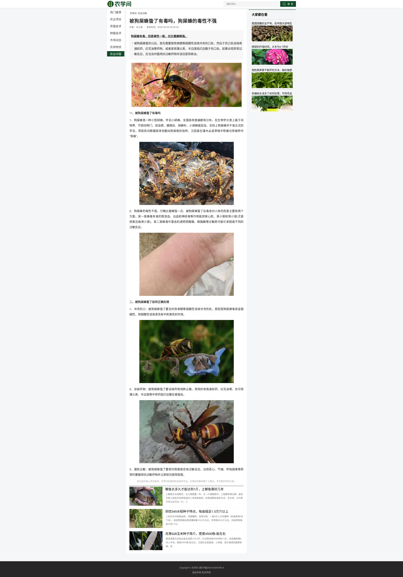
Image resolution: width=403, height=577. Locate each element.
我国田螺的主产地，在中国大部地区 (272, 23)
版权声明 (196, 572)
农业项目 (115, 19)
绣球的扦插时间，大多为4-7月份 (270, 46)
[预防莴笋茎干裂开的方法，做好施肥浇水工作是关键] (272, 80)
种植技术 (115, 33)
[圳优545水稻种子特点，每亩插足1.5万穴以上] (145, 518)
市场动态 (115, 40)
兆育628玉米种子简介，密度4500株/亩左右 (195, 533)
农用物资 (115, 47)
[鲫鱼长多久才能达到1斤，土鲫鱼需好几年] (145, 496)
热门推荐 (115, 12)
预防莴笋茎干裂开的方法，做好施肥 (272, 70)
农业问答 (115, 54)
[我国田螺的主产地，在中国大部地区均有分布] (272, 33)
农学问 (133, 13)
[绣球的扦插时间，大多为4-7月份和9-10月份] (272, 57)
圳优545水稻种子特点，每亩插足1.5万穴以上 (196, 511)
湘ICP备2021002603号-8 (211, 567)
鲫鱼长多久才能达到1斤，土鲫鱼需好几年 (194, 489)
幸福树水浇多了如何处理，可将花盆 (272, 93)
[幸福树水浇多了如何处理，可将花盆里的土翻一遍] (272, 103)
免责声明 (206, 572)
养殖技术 (115, 26)
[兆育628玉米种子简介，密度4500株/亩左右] (145, 540)
